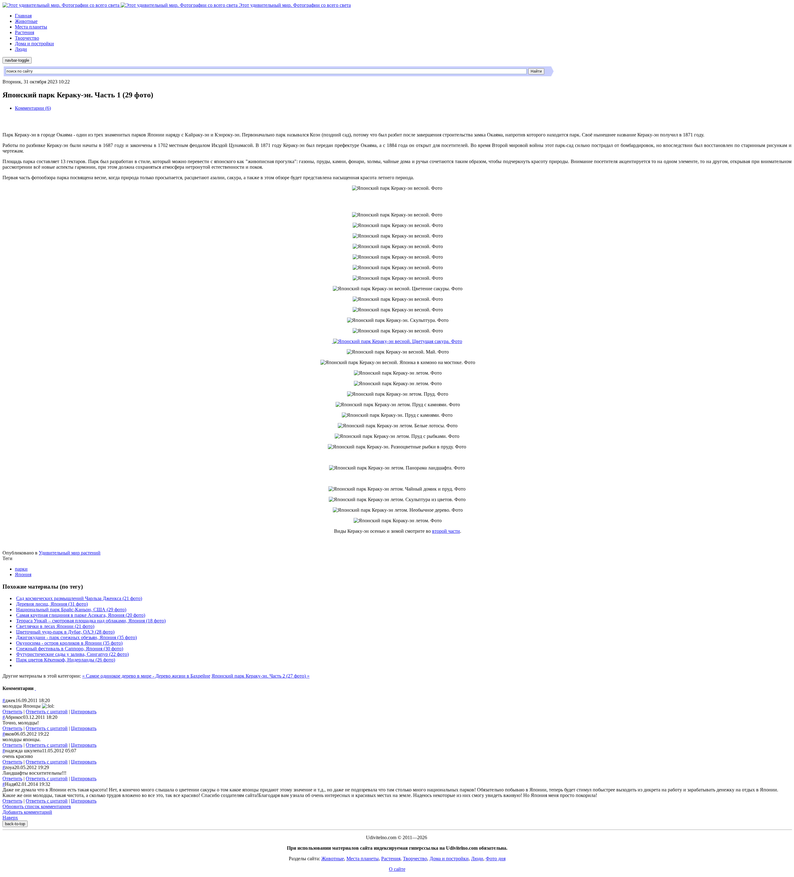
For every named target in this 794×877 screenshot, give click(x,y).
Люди (21, 49)
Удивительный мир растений (69, 552)
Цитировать (83, 711)
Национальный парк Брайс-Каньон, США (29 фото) (71, 609)
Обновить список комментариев (36, 806)
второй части (446, 531)
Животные (26, 21)
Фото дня (496, 858)
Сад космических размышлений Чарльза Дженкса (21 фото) (79, 598)
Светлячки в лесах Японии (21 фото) (55, 626)
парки (21, 569)
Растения (24, 32)
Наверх (10, 817)
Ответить (12, 711)
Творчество (27, 38)
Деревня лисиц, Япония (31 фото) (52, 604)
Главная (23, 15)
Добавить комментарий (27, 812)
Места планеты (31, 26)
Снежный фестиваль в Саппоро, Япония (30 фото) (69, 648)
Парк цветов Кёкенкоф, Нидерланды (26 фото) (65, 659)
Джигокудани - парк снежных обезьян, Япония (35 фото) (76, 637)
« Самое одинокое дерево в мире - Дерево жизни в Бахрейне (146, 676)
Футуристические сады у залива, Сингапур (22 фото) (72, 654)
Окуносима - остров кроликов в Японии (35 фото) (69, 643)
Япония (23, 574)
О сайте (397, 869)
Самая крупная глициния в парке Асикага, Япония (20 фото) (80, 615)
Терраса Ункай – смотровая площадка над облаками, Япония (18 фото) (91, 620)
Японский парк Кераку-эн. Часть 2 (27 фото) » (261, 676)
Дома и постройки (34, 43)
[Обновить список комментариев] (35, 688)
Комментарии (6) (33, 108)
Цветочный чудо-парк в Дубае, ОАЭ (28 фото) (65, 631)
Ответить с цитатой (47, 711)
